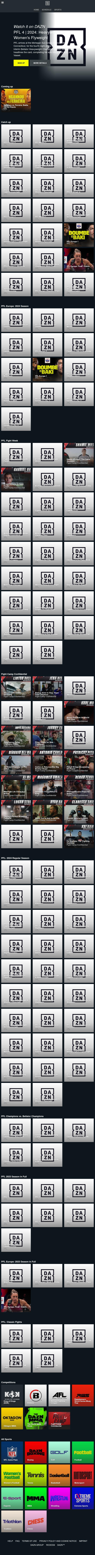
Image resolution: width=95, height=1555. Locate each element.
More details (40, 63)
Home (36, 10)
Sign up (21, 63)
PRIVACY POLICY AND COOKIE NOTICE (58, 1541)
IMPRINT (83, 1541)
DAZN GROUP (37, 1545)
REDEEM (50, 1545)
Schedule (46, 10)
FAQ (17, 1541)
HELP (10, 1541)
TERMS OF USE (29, 1541)
